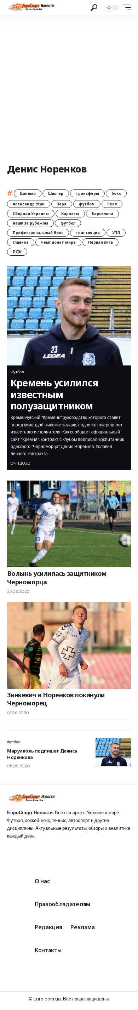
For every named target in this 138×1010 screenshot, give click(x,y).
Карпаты (70, 213)
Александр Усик (29, 204)
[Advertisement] (69, 87)
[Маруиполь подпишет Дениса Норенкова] (113, 752)
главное (21, 242)
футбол (68, 223)
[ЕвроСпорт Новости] (30, 7)
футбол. (87, 204)
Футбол (17, 371)
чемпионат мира (58, 242)
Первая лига (100, 242)
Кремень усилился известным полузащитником (54, 394)
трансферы (87, 193)
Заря (62, 204)
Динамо (27, 193)
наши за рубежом (30, 223)
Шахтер (55, 193)
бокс (116, 193)
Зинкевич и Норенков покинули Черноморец (56, 699)
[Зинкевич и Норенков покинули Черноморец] (69, 645)
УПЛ (116, 232)
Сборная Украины (31, 213)
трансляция (88, 232)
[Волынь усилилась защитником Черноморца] (69, 524)
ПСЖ (17, 251)
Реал (112, 204)
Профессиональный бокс (38, 232)
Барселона (102, 213)
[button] (94, 7)
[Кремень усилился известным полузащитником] (69, 315)
